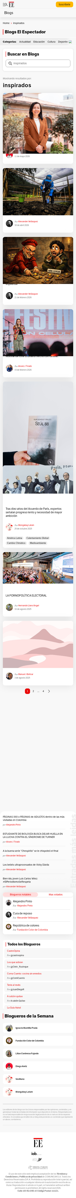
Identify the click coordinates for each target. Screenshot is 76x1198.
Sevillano (20, 1079)
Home (6, 23)
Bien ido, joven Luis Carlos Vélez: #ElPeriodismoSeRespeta (20, 880)
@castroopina (17, 955)
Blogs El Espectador (25, 32)
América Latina (14, 538)
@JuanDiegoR (17, 989)
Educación (39, 41)
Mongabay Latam (26, 525)
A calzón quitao (15, 996)
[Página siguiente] (49, 691)
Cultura (51, 41)
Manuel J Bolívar (25, 674)
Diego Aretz (21, 1066)
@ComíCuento (18, 978)
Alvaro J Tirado (25, 366)
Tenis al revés (13, 985)
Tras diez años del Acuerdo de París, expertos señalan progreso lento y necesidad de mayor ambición (34, 512)
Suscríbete (64, 4)
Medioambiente (38, 543)
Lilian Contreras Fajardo (27, 1053)
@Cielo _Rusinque (19, 966)
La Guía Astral (14, 1007)
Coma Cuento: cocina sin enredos (24, 973)
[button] (71, 42)
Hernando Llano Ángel (28, 605)
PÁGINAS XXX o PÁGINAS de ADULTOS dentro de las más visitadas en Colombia (34, 818)
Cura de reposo (22, 913)
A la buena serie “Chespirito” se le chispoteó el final (30, 850)
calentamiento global (38, 538)
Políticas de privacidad (30, 1176)
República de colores (26, 925)
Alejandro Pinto (13, 825)
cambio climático (16, 543)
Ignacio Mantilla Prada (26, 1028)
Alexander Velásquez (28, 221)
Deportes (63, 41)
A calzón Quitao (18, 1001)
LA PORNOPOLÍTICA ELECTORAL (26, 595)
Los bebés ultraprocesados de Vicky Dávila (26, 864)
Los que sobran (15, 962)
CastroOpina (13, 951)
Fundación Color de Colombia (32, 929)
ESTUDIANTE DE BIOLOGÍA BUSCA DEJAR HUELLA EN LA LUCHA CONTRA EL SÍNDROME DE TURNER (33, 835)
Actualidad (25, 41)
